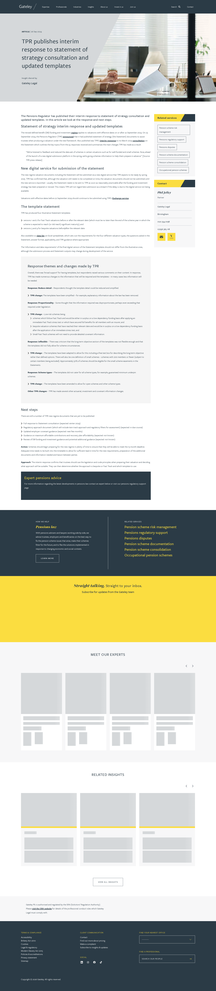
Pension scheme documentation (173, 154)
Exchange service (120, 198)
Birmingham (163, 214)
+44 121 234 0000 (26, 735)
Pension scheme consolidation (172, 162)
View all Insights (108, 882)
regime (74, 132)
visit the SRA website (42, 908)
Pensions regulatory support (171, 139)
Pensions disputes (167, 147)
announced (68, 136)
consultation (139, 140)
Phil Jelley (164, 192)
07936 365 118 (164, 229)
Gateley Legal (29, 83)
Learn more (50, 558)
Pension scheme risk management (150, 526)
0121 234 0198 (164, 221)
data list (40, 235)
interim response (108, 140)
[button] (46, 7)
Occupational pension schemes (173, 170)
